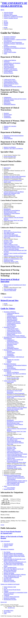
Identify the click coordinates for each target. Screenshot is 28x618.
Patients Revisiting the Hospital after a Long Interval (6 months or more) (14, 559)
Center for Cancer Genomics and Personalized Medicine (15, 460)
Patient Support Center (9, 194)
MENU (2, 9)
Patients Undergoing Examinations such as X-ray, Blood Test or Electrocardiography (15, 562)
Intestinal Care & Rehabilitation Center (13, 258)
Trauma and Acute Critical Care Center (13, 220)
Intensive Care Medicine (10, 147)
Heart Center (7, 237)
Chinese (6, 25)
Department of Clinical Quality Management (15, 176)
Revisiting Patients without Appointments (14, 554)
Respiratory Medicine (9, 66)
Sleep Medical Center (9, 233)
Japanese (6, 23)
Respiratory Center (8, 242)
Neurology (6, 113)
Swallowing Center (8, 260)
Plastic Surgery (7, 103)
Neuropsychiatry (8, 114)
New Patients (7, 552)
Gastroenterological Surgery (11, 82)
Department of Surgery (9, 38)
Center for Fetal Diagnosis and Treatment (14, 247)
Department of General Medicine (12, 210)
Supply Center (7, 182)
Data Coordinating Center (10, 289)
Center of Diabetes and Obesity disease (13, 256)
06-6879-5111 (11, 607)
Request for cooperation (9, 581)
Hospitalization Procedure (10, 599)
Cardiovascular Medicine (10, 60)
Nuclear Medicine (8, 138)
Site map (6, 22)
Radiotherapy (7, 137)
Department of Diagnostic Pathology (13, 86)
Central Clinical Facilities (10, 52)
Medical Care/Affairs (9, 573)
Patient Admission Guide (10, 587)
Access (5, 20)
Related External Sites (9, 300)
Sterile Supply (7, 167)
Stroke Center (7, 230)
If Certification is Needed (10, 571)
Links (5, 613)
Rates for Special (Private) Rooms (12, 589)
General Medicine (8, 71)
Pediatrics (6, 127)
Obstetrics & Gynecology (10, 126)
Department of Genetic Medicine (12, 213)
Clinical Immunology (9, 67)
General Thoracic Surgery (10, 81)
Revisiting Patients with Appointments (13, 553)
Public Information (5, 541)
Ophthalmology (7, 97)
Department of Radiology (10, 46)
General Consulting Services (11, 18)
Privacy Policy (7, 612)
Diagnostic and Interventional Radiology (14, 135)
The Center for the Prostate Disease (12, 232)
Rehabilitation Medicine (9, 104)
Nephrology (7, 61)
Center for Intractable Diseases (11, 249)
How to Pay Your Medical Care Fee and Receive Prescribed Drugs (13, 569)
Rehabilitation (7, 209)
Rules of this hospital (9, 580)
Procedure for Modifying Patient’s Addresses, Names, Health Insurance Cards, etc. (15, 575)
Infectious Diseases (8, 73)
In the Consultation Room (10, 567)
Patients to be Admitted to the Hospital (13, 16)
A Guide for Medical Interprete (11, 577)
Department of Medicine (10, 36)
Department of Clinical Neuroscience (13, 42)
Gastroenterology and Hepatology (12, 63)
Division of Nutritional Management (13, 180)
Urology (6, 129)
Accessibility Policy (8, 610)
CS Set (5, 588)
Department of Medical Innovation (12, 475)
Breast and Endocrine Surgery (11, 83)
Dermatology (7, 101)
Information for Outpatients (10, 15)
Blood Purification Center (10, 212)
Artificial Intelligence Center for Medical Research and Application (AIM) (14, 192)
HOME (5, 27)
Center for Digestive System (11, 244)
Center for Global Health (10, 290)
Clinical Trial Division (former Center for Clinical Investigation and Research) (17, 481)
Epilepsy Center (8, 243)
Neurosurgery (7, 116)
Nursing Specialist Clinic (10, 156)
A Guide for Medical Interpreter (11, 596)
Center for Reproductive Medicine (12, 236)
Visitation (6, 591)
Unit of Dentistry (8, 297)
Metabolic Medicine (9, 64)
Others (5, 53)
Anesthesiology (7, 117)
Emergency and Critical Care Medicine (13, 148)
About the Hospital (8, 12)
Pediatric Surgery (8, 85)
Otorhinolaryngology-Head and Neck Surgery (15, 98)
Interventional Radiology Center (12, 246)
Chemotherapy (7, 214)
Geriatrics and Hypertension (11, 70)
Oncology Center (8, 240)
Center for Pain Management (11, 235)
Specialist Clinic (8, 50)
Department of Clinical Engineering (12, 177)
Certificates (6, 595)
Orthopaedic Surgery (9, 100)
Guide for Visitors (8, 14)
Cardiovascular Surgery (9, 79)
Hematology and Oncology (10, 68)
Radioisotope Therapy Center (11, 261)
